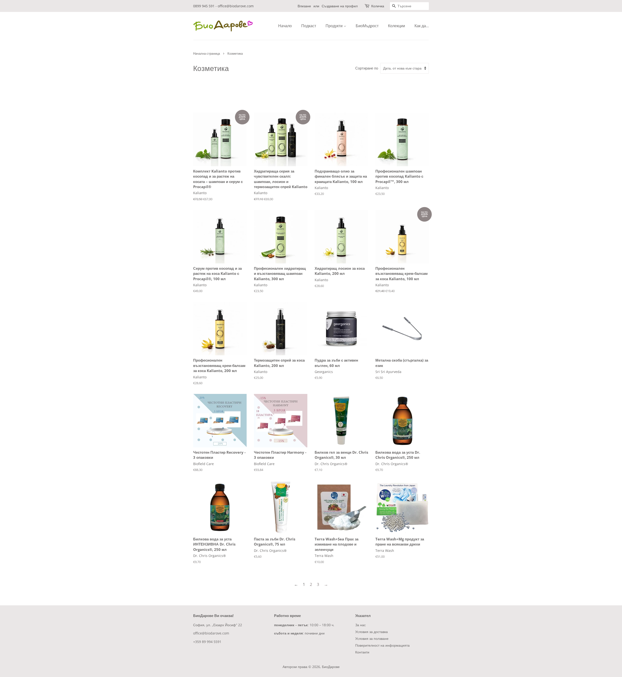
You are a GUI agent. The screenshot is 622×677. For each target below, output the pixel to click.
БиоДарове (331, 666)
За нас (360, 625)
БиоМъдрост (367, 25)
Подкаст (308, 25)
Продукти (335, 25)
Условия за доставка (371, 631)
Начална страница (206, 53)
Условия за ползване (372, 638)
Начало (285, 25)
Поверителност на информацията (382, 645)
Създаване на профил (340, 6)
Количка (377, 6)
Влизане (304, 6)
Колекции (396, 25)
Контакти (362, 652)
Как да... (422, 25)
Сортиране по (366, 68)
